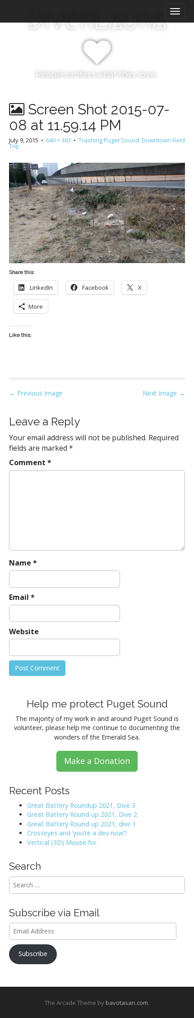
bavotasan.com (127, 1003)
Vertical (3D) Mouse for (62, 842)
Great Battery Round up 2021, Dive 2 (82, 814)
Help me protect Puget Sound (97, 704)
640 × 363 (58, 140)
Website (24, 631)
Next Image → (164, 393)
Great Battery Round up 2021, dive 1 (81, 824)
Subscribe (32, 953)
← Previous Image (36, 393)
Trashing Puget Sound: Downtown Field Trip (97, 143)
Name (23, 563)
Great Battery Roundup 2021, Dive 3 (81, 805)
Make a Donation (97, 760)
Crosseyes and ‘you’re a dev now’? (77, 833)
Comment (30, 462)
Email (22, 597)
